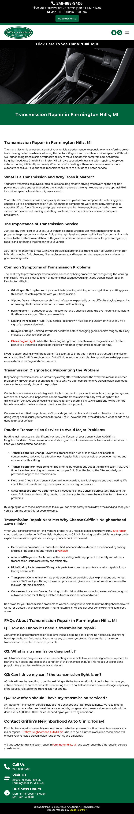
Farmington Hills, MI (64, 744)
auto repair (119, 531)
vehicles (62, 551)
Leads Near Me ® (78, 809)
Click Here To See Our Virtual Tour (67, 44)
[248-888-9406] (53, 3)
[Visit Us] (7, 779)
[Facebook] (114, 32)
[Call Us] (7, 767)
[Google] (119, 32)
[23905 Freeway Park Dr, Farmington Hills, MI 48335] (34, 7)
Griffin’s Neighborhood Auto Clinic (42, 732)
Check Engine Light (23, 341)
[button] (67, 18)
